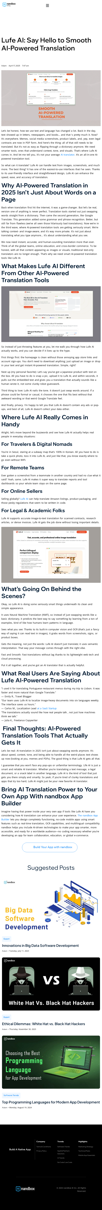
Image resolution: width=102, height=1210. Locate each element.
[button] (47, 5)
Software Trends (11, 1095)
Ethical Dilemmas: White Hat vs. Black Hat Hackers (43, 1024)
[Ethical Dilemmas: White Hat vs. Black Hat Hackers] (51, 984)
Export (7, 939)
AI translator (68, 154)
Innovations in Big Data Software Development (40, 945)
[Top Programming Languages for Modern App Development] (51, 1062)
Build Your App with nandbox (52, 847)
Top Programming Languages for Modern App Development (51, 1102)
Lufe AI (24, 498)
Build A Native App (20, 1149)
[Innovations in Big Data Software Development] (51, 905)
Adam (4, 951)
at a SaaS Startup (47, 708)
